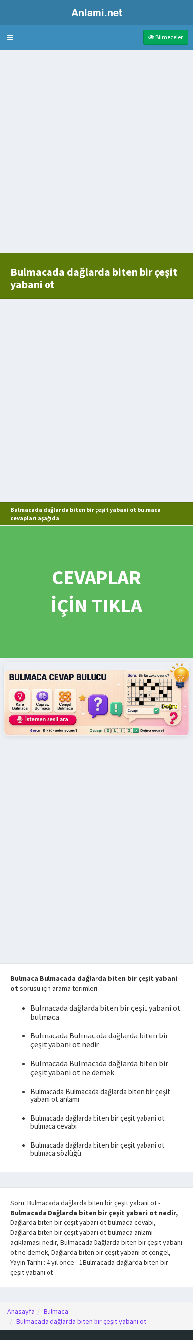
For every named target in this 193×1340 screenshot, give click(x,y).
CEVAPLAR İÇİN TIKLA (96, 591)
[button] (10, 37)
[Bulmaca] (96, 699)
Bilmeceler (168, 37)
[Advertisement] (96, 156)
